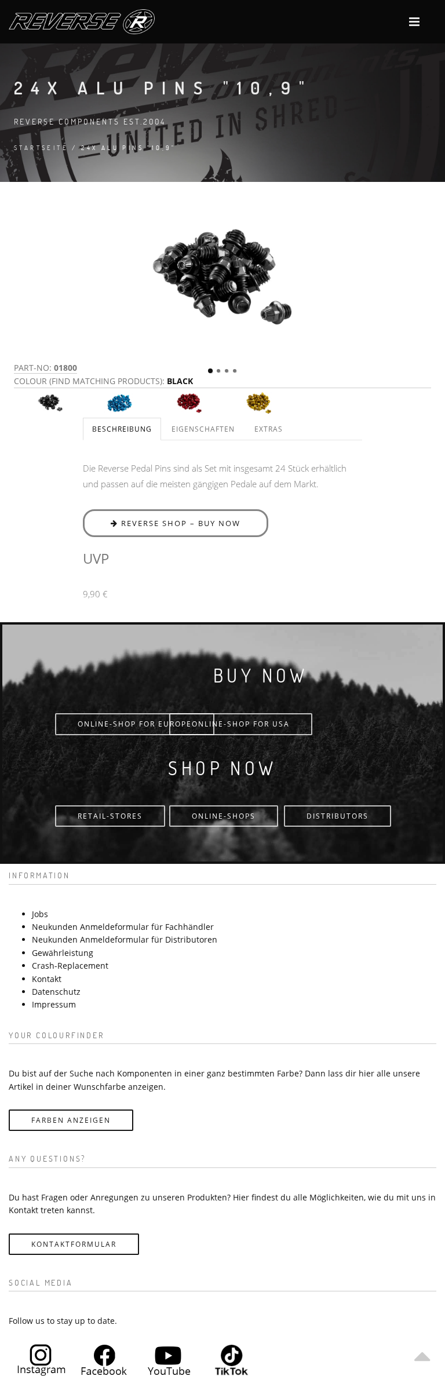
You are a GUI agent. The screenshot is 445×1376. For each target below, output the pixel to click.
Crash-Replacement (70, 965)
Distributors (338, 816)
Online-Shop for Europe (135, 724)
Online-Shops (224, 816)
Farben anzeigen (71, 1120)
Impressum (54, 1004)
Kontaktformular (73, 1244)
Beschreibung (122, 429)
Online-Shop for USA (241, 724)
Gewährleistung (62, 952)
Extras (268, 429)
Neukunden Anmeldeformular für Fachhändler (123, 926)
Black (180, 380)
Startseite (41, 147)
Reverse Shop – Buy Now (179, 523)
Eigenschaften (203, 429)
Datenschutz (56, 991)
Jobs (40, 913)
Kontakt (46, 978)
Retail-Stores (110, 816)
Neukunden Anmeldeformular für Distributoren (124, 939)
